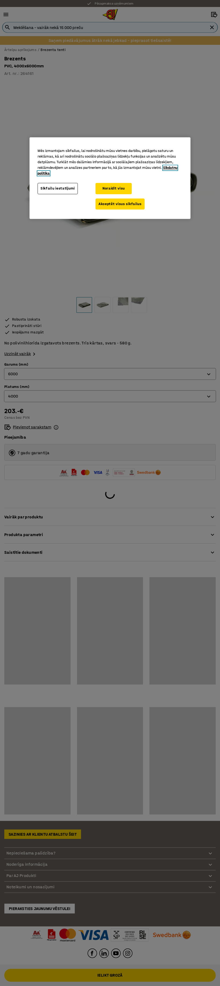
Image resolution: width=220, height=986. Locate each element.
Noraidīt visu (113, 188)
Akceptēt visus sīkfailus (120, 204)
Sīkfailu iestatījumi (58, 188)
